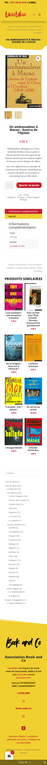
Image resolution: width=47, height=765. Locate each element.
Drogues (21, 197)
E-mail (32, 2)
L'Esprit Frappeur (33, 197)
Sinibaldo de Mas (17, 246)
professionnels (23, 677)
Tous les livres (20, 26)
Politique (10, 30)
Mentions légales (17, 736)
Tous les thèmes (34, 26)
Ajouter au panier (29, 185)
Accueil (10, 26)
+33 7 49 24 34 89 (18, 2)
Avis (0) (12, 216)
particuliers (22, 674)
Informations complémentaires (23, 211)
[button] (38, 58)
